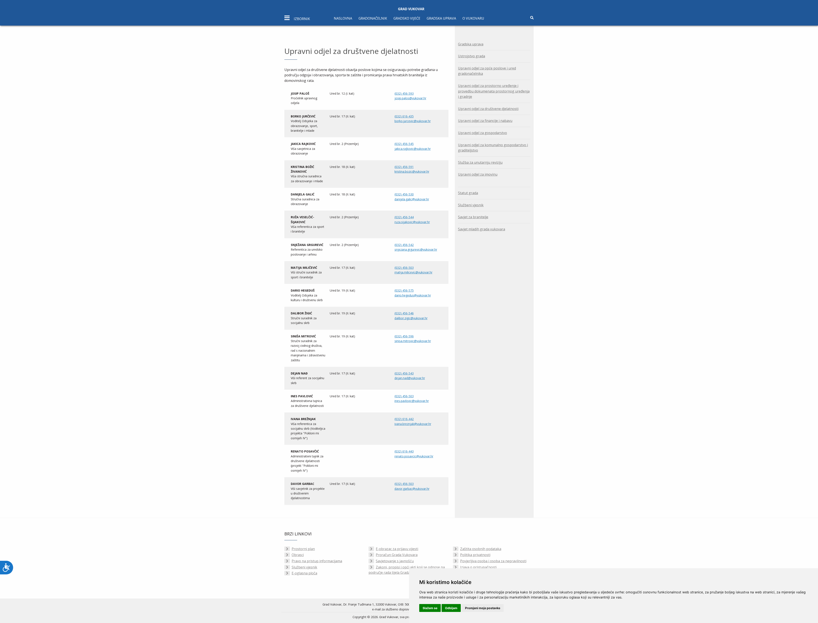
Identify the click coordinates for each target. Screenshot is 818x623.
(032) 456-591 (404, 167)
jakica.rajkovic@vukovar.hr (413, 149)
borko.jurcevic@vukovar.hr (413, 121)
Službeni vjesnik (471, 205)
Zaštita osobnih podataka (480, 548)
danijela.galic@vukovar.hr (412, 199)
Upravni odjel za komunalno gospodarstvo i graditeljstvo (493, 148)
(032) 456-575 (404, 290)
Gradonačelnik (373, 18)
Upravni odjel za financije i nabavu (485, 120)
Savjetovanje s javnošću (395, 561)
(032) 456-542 (404, 245)
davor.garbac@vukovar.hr (412, 489)
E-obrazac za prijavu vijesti (397, 548)
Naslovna (343, 18)
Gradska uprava (441, 18)
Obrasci (298, 554)
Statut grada (468, 193)
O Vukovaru (473, 18)
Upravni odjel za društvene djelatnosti (488, 108)
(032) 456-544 (404, 217)
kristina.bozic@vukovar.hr (412, 171)
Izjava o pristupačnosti (478, 567)
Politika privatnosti (475, 554)
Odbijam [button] (451, 608)
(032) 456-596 (404, 336)
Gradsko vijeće (406, 18)
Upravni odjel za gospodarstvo (482, 132)
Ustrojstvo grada (471, 56)
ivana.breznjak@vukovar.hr (413, 424)
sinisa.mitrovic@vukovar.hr (413, 341)
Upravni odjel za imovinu (477, 174)
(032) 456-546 (404, 313)
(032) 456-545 (404, 144)
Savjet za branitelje (473, 217)
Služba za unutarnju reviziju (480, 162)
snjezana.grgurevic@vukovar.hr (416, 249)
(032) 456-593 (404, 93)
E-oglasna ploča (304, 573)
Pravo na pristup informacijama (317, 561)
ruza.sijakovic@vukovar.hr (412, 222)
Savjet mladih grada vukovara (481, 229)
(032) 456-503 (404, 268)
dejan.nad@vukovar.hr (410, 378)
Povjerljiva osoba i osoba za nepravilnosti (493, 561)
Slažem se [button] (430, 608)
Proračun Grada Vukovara (397, 554)
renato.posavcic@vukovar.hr (414, 456)
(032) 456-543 (404, 373)
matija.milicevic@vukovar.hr (413, 272)
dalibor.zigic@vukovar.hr (411, 318)
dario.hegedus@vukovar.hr (413, 295)
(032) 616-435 (404, 116)
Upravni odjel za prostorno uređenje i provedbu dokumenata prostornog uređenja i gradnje (494, 91)
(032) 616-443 (404, 451)
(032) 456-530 (404, 194)
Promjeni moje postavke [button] (482, 608)
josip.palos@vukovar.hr (410, 98)
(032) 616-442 (404, 419)
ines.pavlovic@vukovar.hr (412, 401)
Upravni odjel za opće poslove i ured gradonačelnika (487, 71)
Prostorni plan (303, 548)
